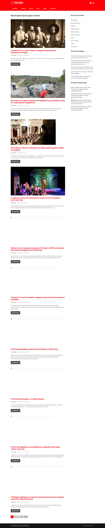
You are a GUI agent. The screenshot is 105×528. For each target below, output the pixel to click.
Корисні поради (75, 29)
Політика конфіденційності (88, 525)
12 (21, 516)
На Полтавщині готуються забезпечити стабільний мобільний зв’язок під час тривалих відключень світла (81, 62)
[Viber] (93, 3)
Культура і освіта (21, 55)
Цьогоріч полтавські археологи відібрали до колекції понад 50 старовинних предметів (38, 101)
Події (27, 55)
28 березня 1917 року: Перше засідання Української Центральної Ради (33, 51)
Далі (26, 516)
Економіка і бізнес (75, 23)
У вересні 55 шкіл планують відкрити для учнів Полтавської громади (38, 298)
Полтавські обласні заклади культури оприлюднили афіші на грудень (37, 148)
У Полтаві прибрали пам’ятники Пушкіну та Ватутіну (34, 349)
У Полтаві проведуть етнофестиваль (27, 399)
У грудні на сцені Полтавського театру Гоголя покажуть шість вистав (36, 199)
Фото (38, 8)
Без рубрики (74, 20)
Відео (45, 8)
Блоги (31, 8)
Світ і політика (74, 40)
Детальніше (15, 64)
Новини (23, 8)
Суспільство (74, 46)
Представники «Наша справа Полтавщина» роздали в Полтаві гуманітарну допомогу (81, 89)
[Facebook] (91, 3)
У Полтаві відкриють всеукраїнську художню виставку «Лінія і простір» (35, 448)
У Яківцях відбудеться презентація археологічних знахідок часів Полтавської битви (37, 498)
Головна (14, 8)
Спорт (72, 43)
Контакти (53, 8)
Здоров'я (73, 26)
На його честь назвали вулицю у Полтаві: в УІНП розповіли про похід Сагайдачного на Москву (37, 249)
